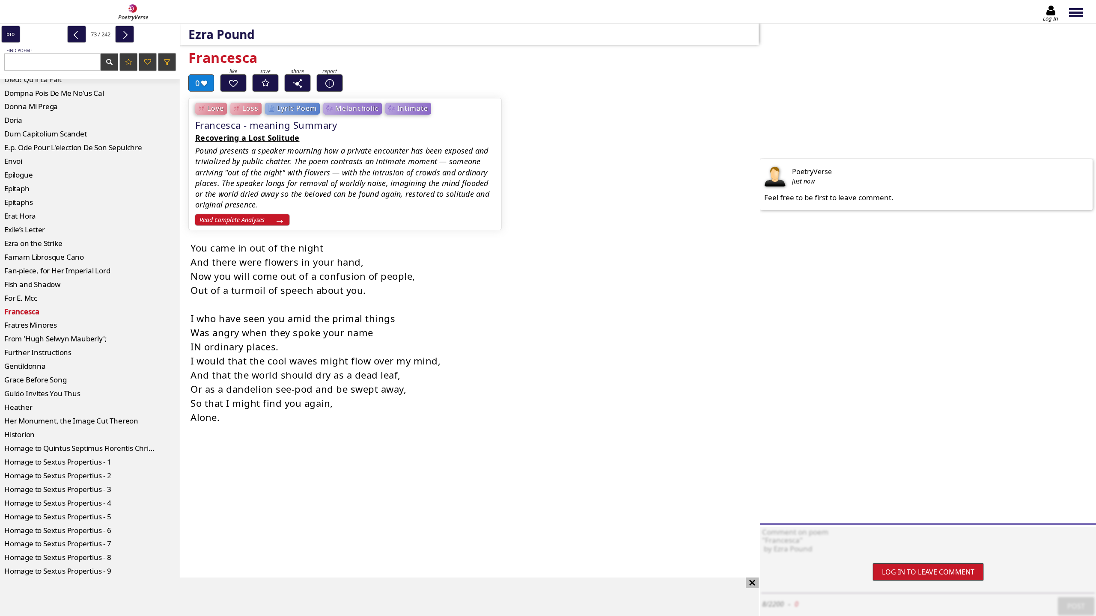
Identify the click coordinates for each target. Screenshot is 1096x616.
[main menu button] (1080, 11)
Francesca (21, 312)
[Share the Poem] (297, 83)
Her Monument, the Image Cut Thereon (71, 421)
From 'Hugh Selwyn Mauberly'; (55, 339)
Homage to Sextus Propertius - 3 (57, 489)
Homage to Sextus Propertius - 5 (57, 516)
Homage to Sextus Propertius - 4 (57, 503)
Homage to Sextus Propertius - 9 (57, 571)
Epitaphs (18, 202)
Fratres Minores (30, 325)
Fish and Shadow (32, 284)
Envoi (13, 161)
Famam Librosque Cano (44, 257)
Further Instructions (37, 352)
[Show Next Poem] (125, 34)
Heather (18, 407)
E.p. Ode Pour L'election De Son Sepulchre (73, 147)
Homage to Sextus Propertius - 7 (57, 543)
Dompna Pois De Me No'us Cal (54, 93)
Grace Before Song (35, 380)
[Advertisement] (371, 597)
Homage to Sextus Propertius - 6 (57, 530)
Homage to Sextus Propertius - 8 (57, 557)
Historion (19, 434)
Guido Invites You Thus (42, 393)
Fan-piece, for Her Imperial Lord (57, 270)
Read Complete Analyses (232, 220)
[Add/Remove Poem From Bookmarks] (265, 83)
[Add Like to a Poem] (233, 83)
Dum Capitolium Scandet (45, 134)
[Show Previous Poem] (77, 34)
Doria (13, 120)
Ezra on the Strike (33, 243)
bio (10, 34)
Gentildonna (25, 366)
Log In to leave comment (928, 572)
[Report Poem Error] (329, 83)
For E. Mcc (20, 298)
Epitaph (17, 188)
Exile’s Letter (24, 229)
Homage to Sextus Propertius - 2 (57, 475)
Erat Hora (20, 216)
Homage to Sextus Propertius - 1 (57, 462)
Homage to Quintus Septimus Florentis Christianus (88, 448)
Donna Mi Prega (31, 106)
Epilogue (18, 175)
